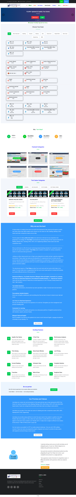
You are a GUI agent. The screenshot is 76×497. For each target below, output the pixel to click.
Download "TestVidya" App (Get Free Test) (38, 22)
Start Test (65, 5)
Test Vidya (29, 239)
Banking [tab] (24, 33)
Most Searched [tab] (16, 33)
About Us (40, 479)
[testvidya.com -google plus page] (18, 487)
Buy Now (12, 213)
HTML (38, 495)
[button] (3, 15)
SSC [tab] (43, 33)
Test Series (40, 5)
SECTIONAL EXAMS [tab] (55, 187)
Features (40, 485)
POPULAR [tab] (19, 187)
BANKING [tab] (26, 187)
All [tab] (9, 33)
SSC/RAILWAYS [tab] (35, 187)
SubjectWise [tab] (57, 33)
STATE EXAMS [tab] (44, 187)
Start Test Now (38, 323)
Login (61, 1)
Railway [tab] (37, 33)
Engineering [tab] (35, 37)
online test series (29, 237)
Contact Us (53, 389)
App (30, 5)
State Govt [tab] (49, 33)
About (35, 5)
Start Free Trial (38, 220)
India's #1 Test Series (12, 1)
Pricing (54, 5)
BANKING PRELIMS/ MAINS (15, 199)
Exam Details (47, 5)
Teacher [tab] (30, 33)
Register (66, 1)
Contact (29, 1)
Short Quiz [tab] (65, 33)
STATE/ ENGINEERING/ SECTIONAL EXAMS (57, 200)
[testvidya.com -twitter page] (11, 487)
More (59, 5)
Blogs (40, 483)
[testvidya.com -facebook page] (8, 487)
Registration (35, 17)
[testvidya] (13, 5)
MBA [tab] (42, 37)
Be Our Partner (22, 1)
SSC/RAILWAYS (34, 199)
